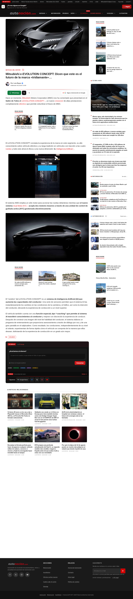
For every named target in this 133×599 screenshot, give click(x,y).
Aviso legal (71, 577)
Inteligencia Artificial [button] (64, 149)
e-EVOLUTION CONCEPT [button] (33, 101)
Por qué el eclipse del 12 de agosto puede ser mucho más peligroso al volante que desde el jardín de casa (74, 447)
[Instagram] (21, 574)
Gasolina (110, 13)
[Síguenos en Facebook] (32, 380)
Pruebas (66, 13)
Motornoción (55, 13)
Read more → (123, 216)
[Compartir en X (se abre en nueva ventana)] (24, 93)
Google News (24, 379)
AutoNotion (123, 13)
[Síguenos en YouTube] (47, 380)
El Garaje (84, 13)
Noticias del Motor (13, 70)
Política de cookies (73, 582)
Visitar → (84, 374)
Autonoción (43, 595)
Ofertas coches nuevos (50, 577)
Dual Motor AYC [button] (20, 206)
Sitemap (45, 586)
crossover (59, 101)
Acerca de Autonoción (74, 568)
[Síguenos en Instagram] (42, 380)
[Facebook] (10, 574)
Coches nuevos (95, 13)
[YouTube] (27, 574)
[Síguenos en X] (37, 380)
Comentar (80, 363)
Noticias (42, 13)
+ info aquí (115, 577)
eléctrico (22, 104)
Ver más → (124, 176)
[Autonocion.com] (23, 13)
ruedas (8, 149)
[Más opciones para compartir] (29, 93)
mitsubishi (12, 337)
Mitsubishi (26, 98)
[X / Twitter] (15, 574)
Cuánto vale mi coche (49, 582)
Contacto (71, 572)
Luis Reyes (17, 83)
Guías (73, 13)
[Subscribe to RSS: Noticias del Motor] (23, 70)
